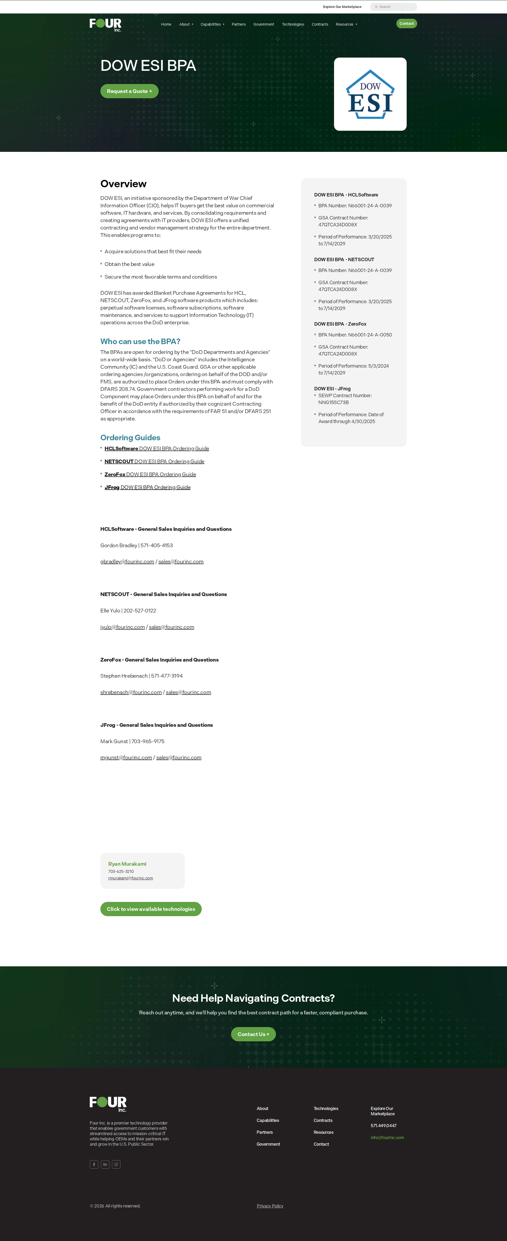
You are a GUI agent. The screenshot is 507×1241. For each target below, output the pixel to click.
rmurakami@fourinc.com (130, 878)
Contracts (320, 24)
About (184, 24)
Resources (345, 24)
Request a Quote (127, 91)
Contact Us (251, 1034)
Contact (407, 23)
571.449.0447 (384, 1125)
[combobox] (393, 7)
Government (263, 24)
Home (166, 24)
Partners (239, 24)
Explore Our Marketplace (342, 7)
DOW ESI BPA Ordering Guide (157, 449)
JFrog (113, 487)
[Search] (376, 7)
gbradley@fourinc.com (127, 562)
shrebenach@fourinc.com (131, 692)
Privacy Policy (270, 1206)
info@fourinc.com (387, 1137)
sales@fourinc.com (181, 562)
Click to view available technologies (151, 909)
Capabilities (211, 24)
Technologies (293, 24)
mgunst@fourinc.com (126, 758)
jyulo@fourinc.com (122, 627)
